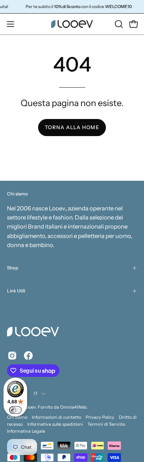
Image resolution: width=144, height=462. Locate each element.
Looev (30, 407)
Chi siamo (17, 417)
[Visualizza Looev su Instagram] (12, 355)
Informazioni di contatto (56, 417)
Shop (12, 267)
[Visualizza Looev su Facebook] (28, 355)
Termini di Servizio (106, 424)
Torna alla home (72, 127)
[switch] (15, 410)
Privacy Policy (100, 417)
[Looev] (72, 24)
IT (36, 393)
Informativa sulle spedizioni (55, 424)
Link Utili (16, 290)
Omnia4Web (73, 407)
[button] (118, 24)
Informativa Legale (26, 431)
